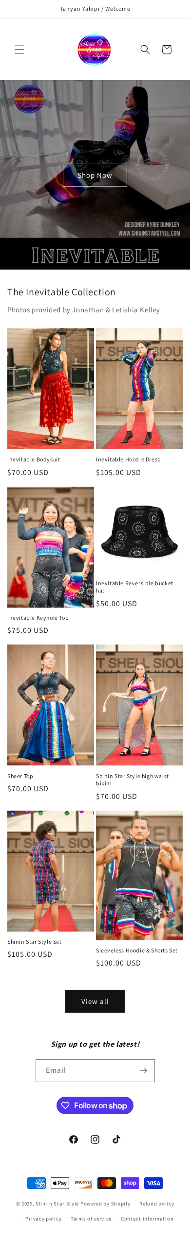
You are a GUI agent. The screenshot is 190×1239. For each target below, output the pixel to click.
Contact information (147, 1218)
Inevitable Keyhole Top (38, 617)
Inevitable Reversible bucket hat (134, 586)
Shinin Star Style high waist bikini (132, 779)
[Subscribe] (143, 1070)
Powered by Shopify (105, 1203)
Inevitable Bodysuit (33, 459)
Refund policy (156, 1203)
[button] (19, 49)
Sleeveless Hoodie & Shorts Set (137, 950)
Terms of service (91, 1218)
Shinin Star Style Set (34, 941)
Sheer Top (20, 776)
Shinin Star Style (57, 1203)
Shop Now (95, 174)
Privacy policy (43, 1218)
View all (95, 1001)
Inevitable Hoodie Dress (128, 459)
